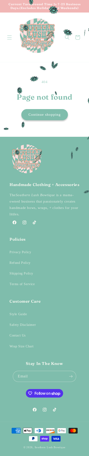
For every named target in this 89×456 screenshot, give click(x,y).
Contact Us (17, 335)
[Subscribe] (71, 376)
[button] (9, 37)
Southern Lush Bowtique (50, 447)
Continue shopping (44, 114)
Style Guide (18, 314)
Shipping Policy (21, 273)
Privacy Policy (20, 252)
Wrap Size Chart (21, 346)
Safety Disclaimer (22, 325)
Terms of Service (22, 284)
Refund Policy (20, 263)
